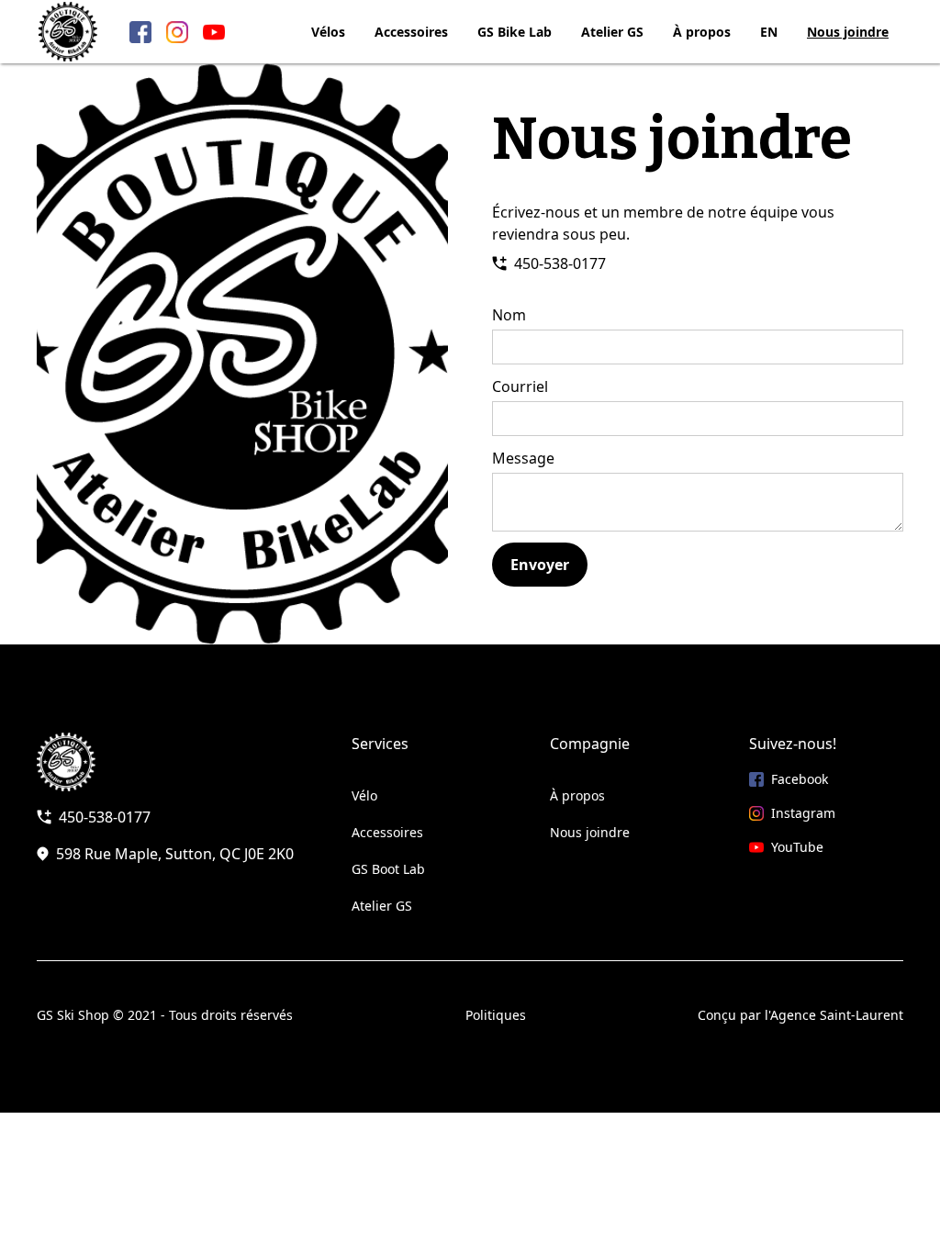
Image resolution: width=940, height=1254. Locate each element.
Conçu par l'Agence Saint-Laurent (800, 1015)
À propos (702, 31)
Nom (509, 315)
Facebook (799, 779)
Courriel (520, 386)
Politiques (495, 1015)
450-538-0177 (560, 263)
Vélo (364, 795)
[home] (68, 31)
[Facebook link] (140, 32)
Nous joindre (848, 31)
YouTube (797, 847)
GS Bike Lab (514, 31)
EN (769, 31)
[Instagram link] (177, 32)
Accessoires (411, 31)
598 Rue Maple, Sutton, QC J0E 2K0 (175, 854)
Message (523, 458)
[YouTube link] (214, 32)
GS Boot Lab (388, 869)
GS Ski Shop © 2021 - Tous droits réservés (165, 1015)
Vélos (328, 31)
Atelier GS (612, 31)
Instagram (803, 813)
